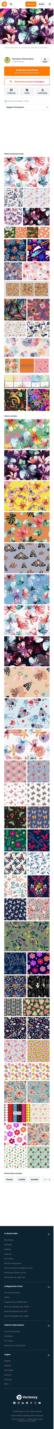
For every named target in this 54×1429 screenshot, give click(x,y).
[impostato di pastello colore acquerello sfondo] (26, 462)
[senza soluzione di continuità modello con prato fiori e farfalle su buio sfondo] (15, 1339)
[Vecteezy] (4, 4)
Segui (45, 62)
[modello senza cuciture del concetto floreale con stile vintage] (15, 409)
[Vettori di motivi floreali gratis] (15, 393)
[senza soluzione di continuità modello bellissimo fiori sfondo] (15, 1297)
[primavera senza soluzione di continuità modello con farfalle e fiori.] (15, 1151)
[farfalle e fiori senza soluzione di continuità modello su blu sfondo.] (15, 898)
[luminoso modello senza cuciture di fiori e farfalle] (15, 1251)
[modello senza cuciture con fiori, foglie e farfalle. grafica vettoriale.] (15, 1174)
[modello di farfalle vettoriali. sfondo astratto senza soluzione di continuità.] (13, 196)
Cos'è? (26, 101)
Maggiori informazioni (15, 106)
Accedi (41, 4)
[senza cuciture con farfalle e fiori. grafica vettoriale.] (26, 1201)
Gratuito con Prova (27, 71)
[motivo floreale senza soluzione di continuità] (36, 290)
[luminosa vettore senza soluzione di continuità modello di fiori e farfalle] (15, 1013)
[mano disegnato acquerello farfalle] (39, 215)
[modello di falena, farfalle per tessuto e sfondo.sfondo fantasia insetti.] (26, 786)
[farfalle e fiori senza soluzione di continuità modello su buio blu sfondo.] (15, 990)
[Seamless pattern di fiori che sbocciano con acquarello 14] (17, 313)
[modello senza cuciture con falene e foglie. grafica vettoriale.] (15, 967)
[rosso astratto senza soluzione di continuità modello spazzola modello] (15, 481)
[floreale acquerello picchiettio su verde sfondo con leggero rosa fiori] (15, 1407)
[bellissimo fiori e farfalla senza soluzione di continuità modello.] (15, 1105)
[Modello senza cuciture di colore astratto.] (15, 351)
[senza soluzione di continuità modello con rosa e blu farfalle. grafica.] (15, 1059)
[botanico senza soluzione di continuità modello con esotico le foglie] (17, 1318)
